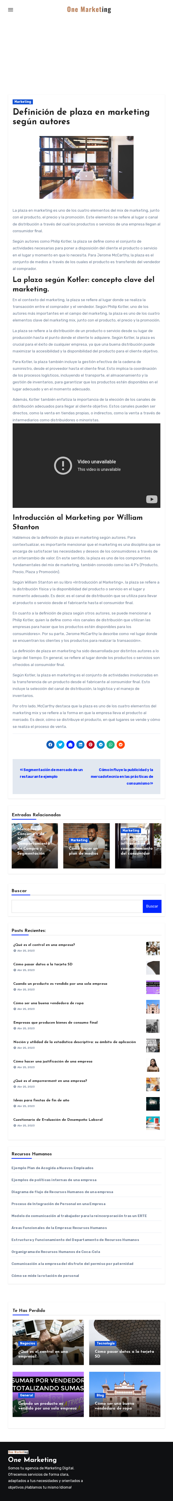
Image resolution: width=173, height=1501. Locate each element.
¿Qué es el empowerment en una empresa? (50, 1081)
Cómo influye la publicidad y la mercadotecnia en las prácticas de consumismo (122, 777)
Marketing (22, 102)
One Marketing (32, 1460)
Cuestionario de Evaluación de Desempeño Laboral (57, 1120)
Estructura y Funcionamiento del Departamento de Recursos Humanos (75, 1240)
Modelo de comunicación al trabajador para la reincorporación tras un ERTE (79, 1216)
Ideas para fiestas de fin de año (41, 1100)
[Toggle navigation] (10, 9)
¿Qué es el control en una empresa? (44, 945)
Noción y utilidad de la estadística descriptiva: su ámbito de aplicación (74, 1042)
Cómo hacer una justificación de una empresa (52, 1061)
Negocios (27, 1343)
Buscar (19, 891)
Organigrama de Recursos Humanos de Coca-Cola (55, 1252)
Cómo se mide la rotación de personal (45, 1276)
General (26, 1395)
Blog (100, 1395)
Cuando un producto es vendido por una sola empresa (60, 984)
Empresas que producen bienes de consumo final (55, 1023)
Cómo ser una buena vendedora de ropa (48, 1003)
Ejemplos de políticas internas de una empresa (53, 1180)
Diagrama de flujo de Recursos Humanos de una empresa (62, 1192)
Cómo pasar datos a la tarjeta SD (43, 964)
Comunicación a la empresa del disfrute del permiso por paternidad (72, 1264)
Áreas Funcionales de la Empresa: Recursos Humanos (59, 1228)
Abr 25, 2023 (26, 950)
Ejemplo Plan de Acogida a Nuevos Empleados (52, 1168)
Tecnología (106, 1343)
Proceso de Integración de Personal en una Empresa (58, 1204)
